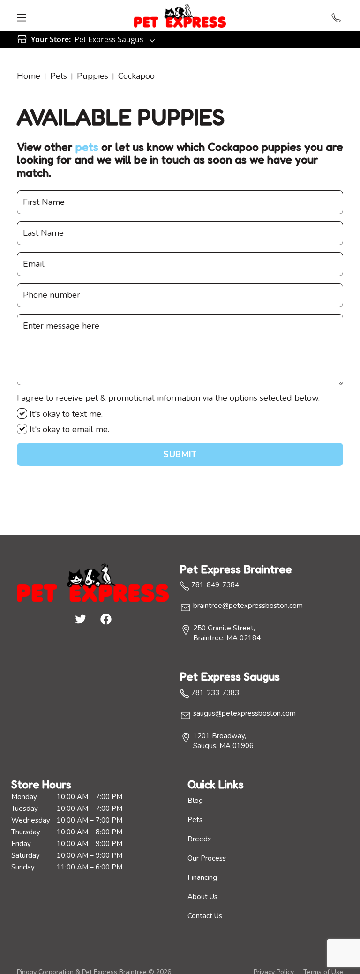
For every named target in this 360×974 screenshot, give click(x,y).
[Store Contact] (336, 16)
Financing (202, 877)
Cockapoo (136, 76)
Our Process (207, 858)
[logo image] (180, 15)
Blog (195, 800)
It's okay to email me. (68, 429)
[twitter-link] (80, 619)
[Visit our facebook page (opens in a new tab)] (105, 619)
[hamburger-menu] (21, 16)
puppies (92, 76)
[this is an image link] (93, 582)
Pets (58, 76)
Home (28, 76)
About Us (203, 896)
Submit (179, 454)
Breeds (199, 839)
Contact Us (205, 916)
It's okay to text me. (65, 414)
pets (86, 147)
